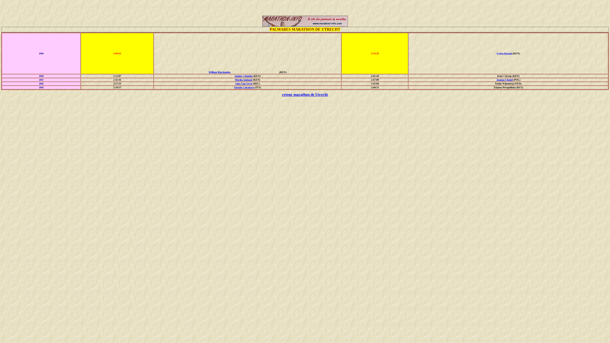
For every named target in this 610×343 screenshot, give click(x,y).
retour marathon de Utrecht (305, 94)
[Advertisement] (305, 8)
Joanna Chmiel (504, 79)
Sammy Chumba (243, 76)
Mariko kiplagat (243, 79)
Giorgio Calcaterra (244, 87)
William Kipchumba (219, 72)
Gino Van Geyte (243, 83)
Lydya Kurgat (505, 53)
